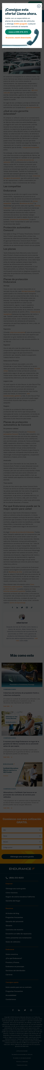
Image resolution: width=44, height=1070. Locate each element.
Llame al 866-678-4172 (18, 32)
